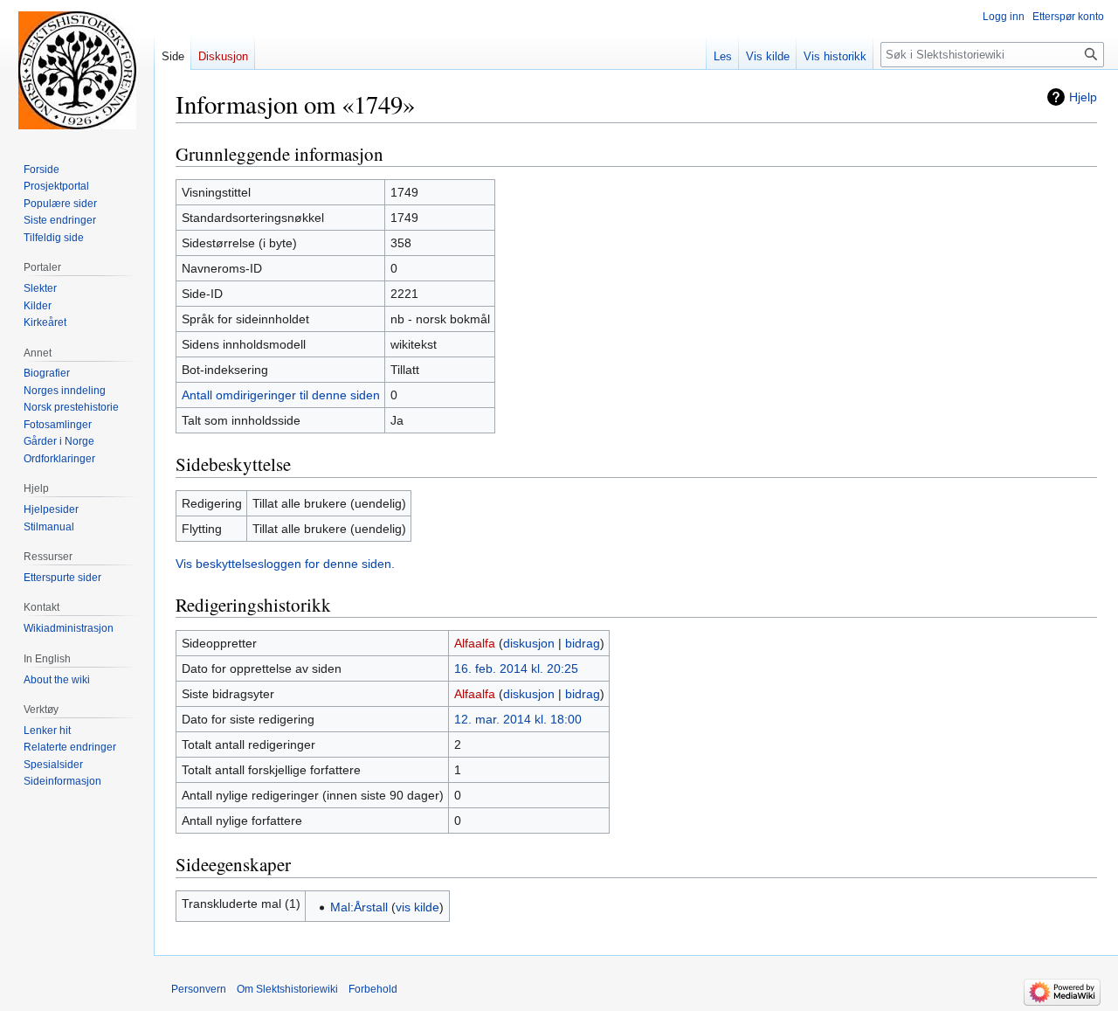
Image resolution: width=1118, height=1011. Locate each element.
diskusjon (529, 643)
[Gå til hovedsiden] (77, 70)
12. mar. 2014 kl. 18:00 (518, 719)
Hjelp (1083, 97)
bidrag (582, 643)
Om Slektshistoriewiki (287, 989)
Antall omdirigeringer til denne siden (281, 395)
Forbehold (373, 989)
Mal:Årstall (359, 907)
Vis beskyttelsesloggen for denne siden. (285, 564)
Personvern (198, 989)
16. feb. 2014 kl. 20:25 (516, 668)
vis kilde (417, 907)
